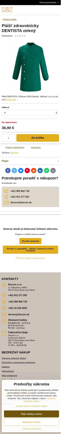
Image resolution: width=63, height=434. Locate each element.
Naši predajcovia (9, 375)
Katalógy (6, 367)
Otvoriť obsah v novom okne (31, 258)
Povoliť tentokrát (30, 241)
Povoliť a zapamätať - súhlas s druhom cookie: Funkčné (30, 249)
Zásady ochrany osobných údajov (31, 406)
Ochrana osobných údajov (14, 358)
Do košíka (38, 137)
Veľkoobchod (8, 371)
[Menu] (57, 10)
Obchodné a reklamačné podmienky (18, 362)
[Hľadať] (43, 10)
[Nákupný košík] (50, 10)
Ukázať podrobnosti (31, 428)
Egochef (14, 152)
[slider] (20, 36)
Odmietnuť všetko (31, 422)
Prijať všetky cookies (31, 414)
